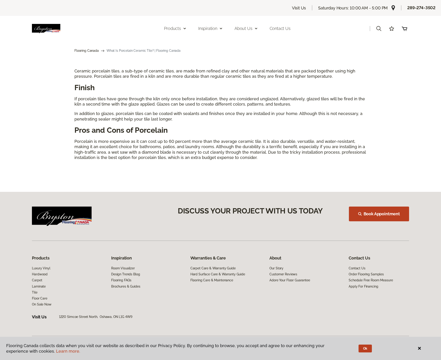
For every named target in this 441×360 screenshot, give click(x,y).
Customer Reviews (283, 274)
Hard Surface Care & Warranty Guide (217, 274)
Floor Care (39, 298)
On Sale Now (41, 304)
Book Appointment (382, 213)
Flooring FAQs (121, 280)
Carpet (37, 280)
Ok (365, 348)
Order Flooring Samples (366, 274)
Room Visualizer (123, 268)
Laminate (39, 286)
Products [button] (172, 28)
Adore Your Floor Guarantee (289, 280)
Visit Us (299, 8)
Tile (34, 292)
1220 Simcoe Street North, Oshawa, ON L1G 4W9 (95, 317)
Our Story (276, 268)
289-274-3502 (421, 7)
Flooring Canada (86, 50)
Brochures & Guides (125, 286)
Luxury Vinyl (41, 268)
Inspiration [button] (207, 28)
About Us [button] (243, 28)
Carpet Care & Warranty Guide (213, 268)
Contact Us (280, 28)
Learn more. (68, 351)
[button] (378, 28)
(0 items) (404, 28)
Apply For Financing (363, 286)
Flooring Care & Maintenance (211, 280)
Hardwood (40, 274)
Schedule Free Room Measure (371, 280)
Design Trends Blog (125, 274)
